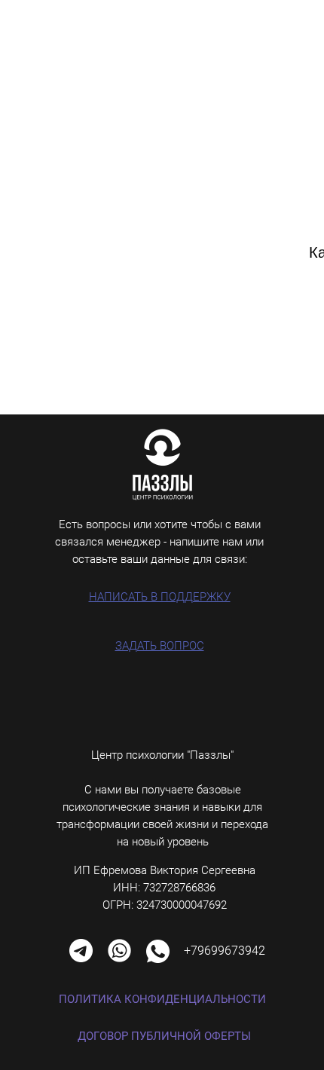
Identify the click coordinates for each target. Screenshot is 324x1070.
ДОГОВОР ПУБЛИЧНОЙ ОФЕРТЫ (164, 1036)
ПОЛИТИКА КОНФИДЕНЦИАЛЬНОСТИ (162, 999)
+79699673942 (224, 950)
